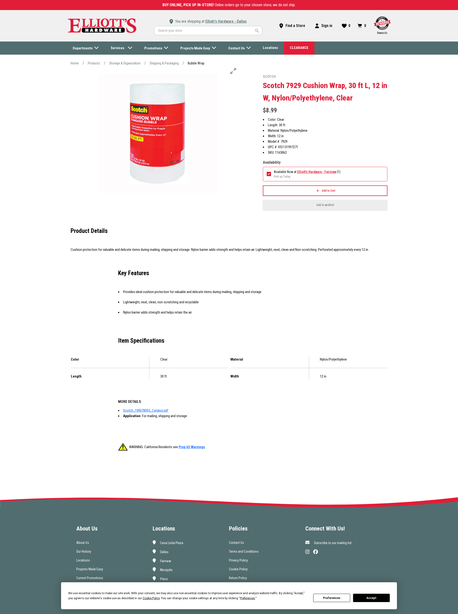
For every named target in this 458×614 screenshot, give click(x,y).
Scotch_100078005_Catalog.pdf (145, 410)
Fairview (165, 561)
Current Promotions (89, 578)
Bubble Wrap (196, 63)
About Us (82, 543)
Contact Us (236, 543)
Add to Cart (328, 190)
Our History (83, 551)
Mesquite (165, 570)
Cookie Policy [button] (151, 598)
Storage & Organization (125, 63)
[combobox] (208, 30)
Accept (371, 598)
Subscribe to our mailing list (332, 543)
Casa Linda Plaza (171, 543)
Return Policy (238, 578)
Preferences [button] (247, 598)
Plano (163, 579)
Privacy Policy (238, 560)
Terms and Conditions (244, 551)
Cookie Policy (238, 569)
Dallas (163, 552)
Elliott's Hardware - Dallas (226, 21)
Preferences (331, 598)
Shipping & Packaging (164, 63)
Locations (83, 560)
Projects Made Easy (89, 569)
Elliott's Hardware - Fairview (316, 172)
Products (94, 63)
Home (75, 63)
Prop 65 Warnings (192, 447)
